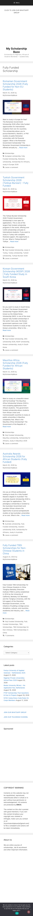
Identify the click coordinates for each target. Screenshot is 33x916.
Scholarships (9, 153)
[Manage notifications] (28, 912)
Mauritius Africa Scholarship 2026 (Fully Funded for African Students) (15, 364)
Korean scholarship (10, 344)
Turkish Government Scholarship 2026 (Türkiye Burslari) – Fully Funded (15, 181)
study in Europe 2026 (11, 164)
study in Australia (16, 532)
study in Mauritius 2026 (18, 441)
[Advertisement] (16, 31)
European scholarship (13, 156)
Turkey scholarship (15, 253)
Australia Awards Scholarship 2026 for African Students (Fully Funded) (15, 457)
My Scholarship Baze (16, 50)
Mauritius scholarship (10, 438)
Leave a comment (11, 167)
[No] (31, 909)
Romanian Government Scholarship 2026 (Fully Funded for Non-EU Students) (15, 85)
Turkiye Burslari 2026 (20, 256)
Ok (17, 913)
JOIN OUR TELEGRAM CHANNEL (16, 717)
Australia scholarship (12, 524)
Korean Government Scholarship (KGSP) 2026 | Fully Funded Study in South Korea (16, 272)
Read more (23, 147)
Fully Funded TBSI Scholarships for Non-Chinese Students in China (14, 549)
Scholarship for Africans (21, 162)
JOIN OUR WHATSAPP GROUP (15, 712)
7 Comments (9, 635)
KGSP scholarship (22, 342)
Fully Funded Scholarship (14, 250)
